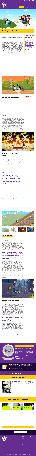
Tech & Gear (23, 439)
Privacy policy (20, 454)
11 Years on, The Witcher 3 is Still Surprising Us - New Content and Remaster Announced (29, 384)
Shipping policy (28, 454)
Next (34, 229)
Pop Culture (23, 440)
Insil (13, 454)
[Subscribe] (26, 432)
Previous (1, 229)
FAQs (28, 439)
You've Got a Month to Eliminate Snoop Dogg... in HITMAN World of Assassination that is (29, 388)
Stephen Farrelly (28, 46)
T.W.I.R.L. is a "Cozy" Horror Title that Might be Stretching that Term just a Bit (29, 392)
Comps (22, 444)
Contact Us (21, 7)
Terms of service (24, 454)
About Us (29, 438)
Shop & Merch (23, 443)
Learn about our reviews (18, 373)
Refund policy (16, 454)
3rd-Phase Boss (9, 454)
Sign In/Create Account (29, 7)
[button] (15, 7)
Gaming (23, 438)
